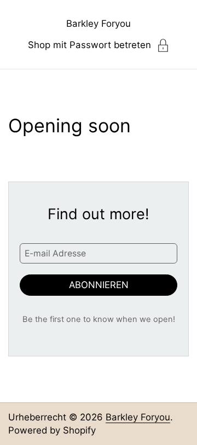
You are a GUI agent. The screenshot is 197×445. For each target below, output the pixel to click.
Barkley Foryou (98, 23)
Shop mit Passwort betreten (89, 44)
